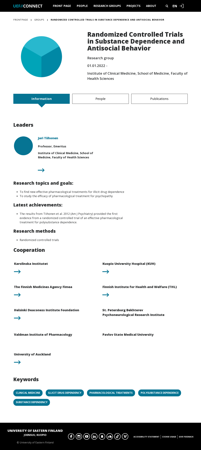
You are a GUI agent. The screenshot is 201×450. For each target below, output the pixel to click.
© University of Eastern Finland (35, 436)
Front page (62, 6)
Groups (39, 19)
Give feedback (186, 436)
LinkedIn (94, 437)
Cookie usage (169, 436)
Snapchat (102, 437)
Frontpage (20, 19)
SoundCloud (109, 437)
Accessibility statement (146, 436)
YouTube (86, 437)
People (82, 6)
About (151, 6)
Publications (159, 99)
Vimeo (125, 437)
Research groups (107, 6)
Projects (133, 6)
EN (174, 5)
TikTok (117, 437)
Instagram (79, 437)
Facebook (71, 437)
